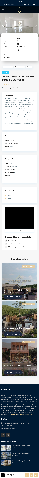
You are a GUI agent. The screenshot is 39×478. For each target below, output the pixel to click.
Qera (18, 41)
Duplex (6, 41)
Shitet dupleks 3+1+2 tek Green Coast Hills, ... (17, 291)
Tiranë (5, 46)
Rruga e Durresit (22, 46)
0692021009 (12, 241)
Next (36, 26)
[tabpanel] (19, 24)
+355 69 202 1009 (29, 4)
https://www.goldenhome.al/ (16, 247)
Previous (3, 26)
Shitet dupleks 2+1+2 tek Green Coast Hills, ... (17, 329)
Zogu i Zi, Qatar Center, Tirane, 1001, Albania (16, 423)
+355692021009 (8, 426)
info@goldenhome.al (11, 4)
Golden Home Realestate (18, 237)
